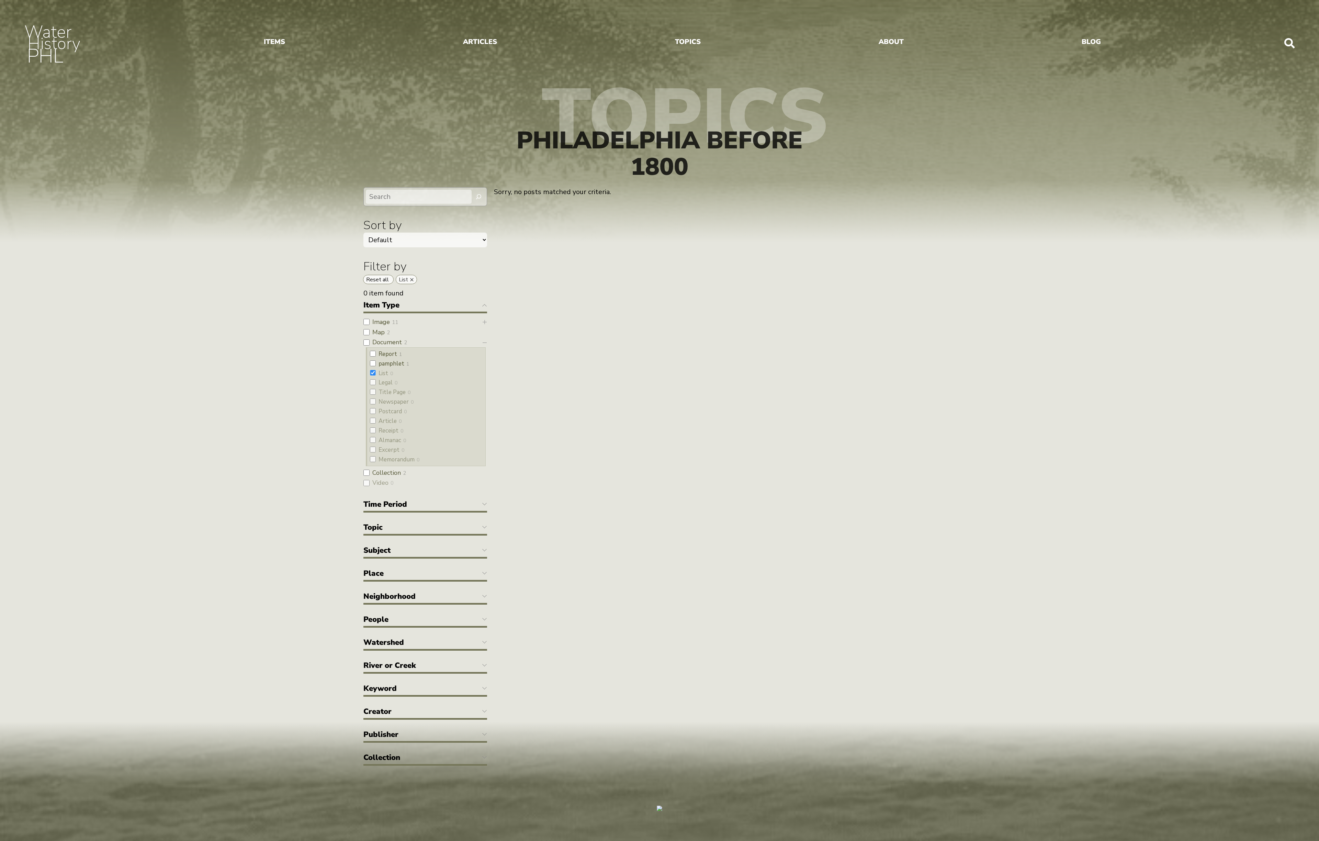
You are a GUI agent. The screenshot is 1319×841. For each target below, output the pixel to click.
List (383, 373)
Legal (386, 382)
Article (388, 421)
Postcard (390, 411)
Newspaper (394, 402)
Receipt (388, 431)
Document (387, 342)
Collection (386, 473)
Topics (688, 41)
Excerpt (389, 450)
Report (388, 354)
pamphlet (391, 364)
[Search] (479, 197)
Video (380, 483)
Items (274, 41)
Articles (480, 41)
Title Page (392, 392)
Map (378, 332)
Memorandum (397, 459)
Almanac (390, 440)
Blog (1091, 41)
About (891, 41)
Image (381, 322)
